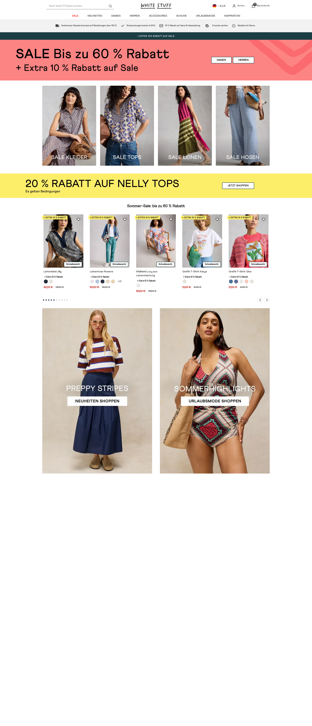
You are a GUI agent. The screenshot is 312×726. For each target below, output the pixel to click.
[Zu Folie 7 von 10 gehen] (59, 300)
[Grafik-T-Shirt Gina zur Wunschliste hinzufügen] (263, 219)
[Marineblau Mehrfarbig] (46, 281)
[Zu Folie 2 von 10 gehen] (46, 300)
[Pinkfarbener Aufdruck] (246, 281)
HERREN (243, 60)
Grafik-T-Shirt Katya (194, 271)
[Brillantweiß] (92, 281)
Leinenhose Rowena (101, 271)
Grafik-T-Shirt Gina (240, 271)
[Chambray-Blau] (97, 281)
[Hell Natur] (108, 281)
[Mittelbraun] (113, 281)
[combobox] (80, 6)
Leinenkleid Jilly (53, 271)
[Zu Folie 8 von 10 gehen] (61, 300)
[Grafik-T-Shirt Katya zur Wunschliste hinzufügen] (217, 219)
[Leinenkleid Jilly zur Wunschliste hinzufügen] (78, 219)
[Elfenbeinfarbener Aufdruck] (241, 281)
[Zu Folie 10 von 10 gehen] (67, 300)
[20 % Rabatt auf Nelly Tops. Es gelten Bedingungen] (156, 185)
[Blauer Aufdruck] (231, 281)
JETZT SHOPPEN (238, 185)
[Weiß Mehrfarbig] (252, 281)
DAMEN (221, 60)
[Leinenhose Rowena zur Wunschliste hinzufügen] (124, 219)
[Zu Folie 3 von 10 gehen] (48, 300)
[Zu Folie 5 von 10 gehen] (54, 300)
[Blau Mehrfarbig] (236, 281)
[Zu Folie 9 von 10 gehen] (64, 300)
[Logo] (156, 6)
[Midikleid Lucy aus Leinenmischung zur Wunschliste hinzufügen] (171, 219)
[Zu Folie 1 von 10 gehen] (43, 300)
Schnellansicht (73, 264)
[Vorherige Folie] (260, 300)
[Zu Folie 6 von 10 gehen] (56, 300)
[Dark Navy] (102, 281)
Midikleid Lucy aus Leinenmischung (146, 273)
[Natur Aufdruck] (51, 281)
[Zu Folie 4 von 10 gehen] (51, 300)
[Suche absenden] (110, 6)
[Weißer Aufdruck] (185, 281)
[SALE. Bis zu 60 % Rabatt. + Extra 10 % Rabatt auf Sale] (156, 60)
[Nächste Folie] (267, 300)
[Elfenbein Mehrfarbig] (138, 285)
